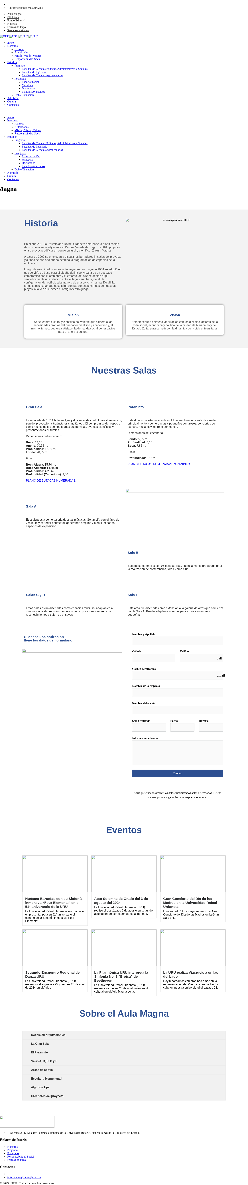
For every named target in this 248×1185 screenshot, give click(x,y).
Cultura (11, 101)
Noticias (12, 23)
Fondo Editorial (16, 20)
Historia (19, 49)
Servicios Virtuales (18, 30)
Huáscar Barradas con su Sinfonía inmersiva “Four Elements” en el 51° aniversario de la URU (53, 903)
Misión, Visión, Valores (28, 55)
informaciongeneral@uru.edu (26, 7)
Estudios (12, 62)
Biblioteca (13, 17)
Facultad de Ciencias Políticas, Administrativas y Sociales (55, 68)
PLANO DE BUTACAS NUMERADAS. (51, 480)
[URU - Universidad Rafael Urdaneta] (14, 36)
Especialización (31, 81)
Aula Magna (14, 13)
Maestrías (27, 85)
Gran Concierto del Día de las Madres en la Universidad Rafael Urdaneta (190, 903)
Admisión (13, 98)
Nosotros (12, 45)
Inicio (10, 42)
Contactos (13, 104)
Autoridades (22, 52)
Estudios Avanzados (33, 91)
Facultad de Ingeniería (34, 72)
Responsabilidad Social (28, 59)
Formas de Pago (16, 27)
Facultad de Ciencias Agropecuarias (42, 75)
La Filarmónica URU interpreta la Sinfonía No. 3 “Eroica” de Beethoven (121, 976)
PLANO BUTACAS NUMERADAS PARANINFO (159, 464)
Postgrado (20, 78)
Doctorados (28, 88)
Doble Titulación (24, 94)
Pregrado (20, 65)
